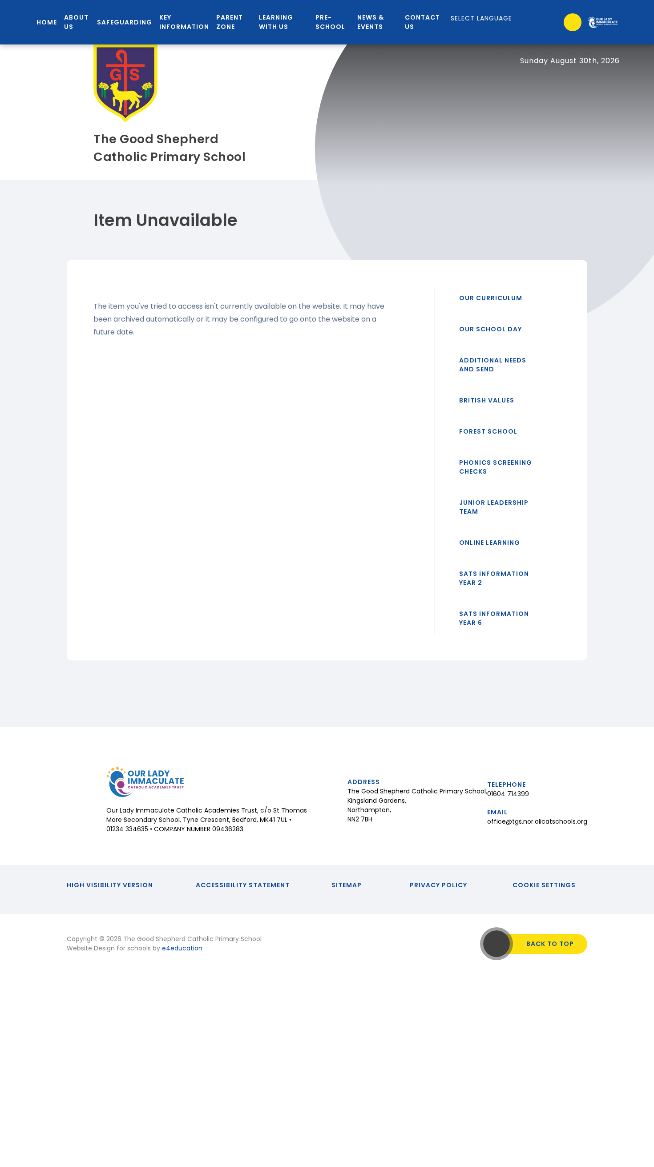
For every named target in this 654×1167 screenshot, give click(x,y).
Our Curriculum (490, 298)
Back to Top (550, 943)
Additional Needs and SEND (492, 365)
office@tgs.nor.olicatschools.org (537, 821)
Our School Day (490, 329)
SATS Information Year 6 (494, 618)
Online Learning (489, 542)
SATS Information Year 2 (494, 578)
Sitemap (346, 885)
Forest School (488, 431)
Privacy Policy (438, 885)
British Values (486, 400)
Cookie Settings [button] (544, 885)
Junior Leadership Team (494, 507)
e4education (182, 948)
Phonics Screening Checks (495, 467)
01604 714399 (508, 793)
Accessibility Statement (243, 885)
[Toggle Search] (572, 22)
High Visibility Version (110, 885)
